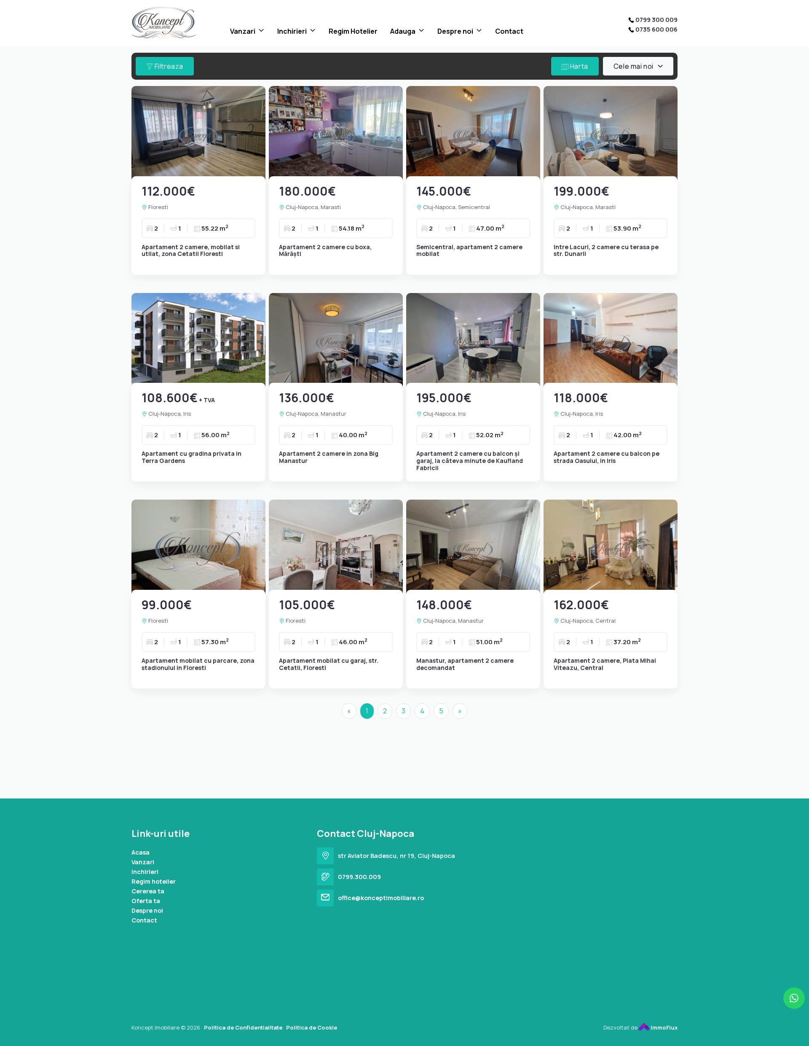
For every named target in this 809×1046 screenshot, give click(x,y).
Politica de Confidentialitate (243, 1027)
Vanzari (242, 31)
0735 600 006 (656, 29)
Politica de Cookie (311, 1027)
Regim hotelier (153, 881)
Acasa (140, 852)
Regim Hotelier (353, 31)
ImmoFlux (663, 1027)
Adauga (402, 31)
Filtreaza (168, 66)
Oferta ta (145, 901)
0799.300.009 (359, 877)
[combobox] (638, 66)
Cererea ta (147, 891)
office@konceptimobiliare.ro (381, 898)
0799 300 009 (656, 20)
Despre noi (455, 31)
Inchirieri (292, 31)
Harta (578, 66)
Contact (509, 31)
